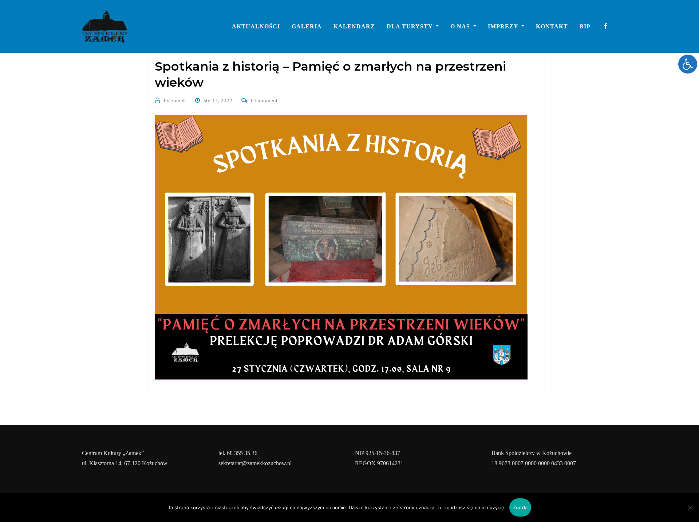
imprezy (504, 26)
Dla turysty (410, 26)
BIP (585, 26)
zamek (175, 100)
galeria (307, 26)
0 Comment (264, 100)
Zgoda (520, 507)
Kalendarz (354, 26)
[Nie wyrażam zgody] (690, 507)
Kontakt (552, 26)
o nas (461, 26)
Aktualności (256, 26)
